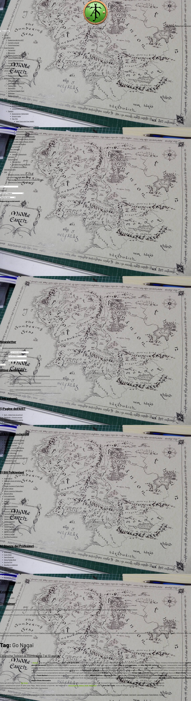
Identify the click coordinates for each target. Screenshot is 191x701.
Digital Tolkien (8, 488)
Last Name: (4, 360)
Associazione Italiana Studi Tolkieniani (178, 26)
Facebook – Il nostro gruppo (13, 417)
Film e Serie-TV (13, 101)
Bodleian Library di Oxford (12, 481)
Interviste (11, 93)
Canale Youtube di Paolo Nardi (14, 486)
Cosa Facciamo (9, 48)
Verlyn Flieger (8, 580)
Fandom (10, 111)
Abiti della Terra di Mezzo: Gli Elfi (22, 142)
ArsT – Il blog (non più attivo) (13, 415)
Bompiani (7, 483)
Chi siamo (7, 37)
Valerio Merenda (14, 382)
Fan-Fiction (16, 124)
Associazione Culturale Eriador (14, 440)
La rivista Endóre (9, 499)
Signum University (10, 509)
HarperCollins (8, 494)
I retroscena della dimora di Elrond (27, 134)
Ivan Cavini (132, 695)
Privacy (2, 700)
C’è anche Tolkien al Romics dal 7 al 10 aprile (29, 655)
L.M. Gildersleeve (9, 575)
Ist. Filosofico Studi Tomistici (14, 443)
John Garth (7, 572)
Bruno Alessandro (71, 695)
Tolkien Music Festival (11, 529)
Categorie (3, 190)
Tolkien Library (9, 527)
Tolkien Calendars (13, 149)
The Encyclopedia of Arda (12, 514)
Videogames (12, 152)
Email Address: (5, 352)
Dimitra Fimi (8, 562)
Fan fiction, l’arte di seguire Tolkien (27, 126)
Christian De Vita (83, 695)
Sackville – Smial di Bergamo (13, 450)
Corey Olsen (8, 555)
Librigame (11, 157)
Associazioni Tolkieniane (20, 114)
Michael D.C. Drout (10, 577)
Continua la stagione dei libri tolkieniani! (30, 382)
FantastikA (11, 50)
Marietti (6, 504)
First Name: (4, 356)
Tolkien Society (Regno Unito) (13, 458)
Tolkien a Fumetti (13, 147)
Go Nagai (125, 695)
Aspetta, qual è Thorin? (19, 106)
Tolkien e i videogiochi (19, 154)
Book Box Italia (13, 376)
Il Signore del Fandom (19, 144)
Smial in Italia (16, 116)
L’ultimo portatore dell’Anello (25, 137)
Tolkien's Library (9, 534)
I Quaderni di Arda (9, 68)
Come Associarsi (13, 45)
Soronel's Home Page (11, 511)
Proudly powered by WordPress (15, 700)
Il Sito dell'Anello (9, 496)
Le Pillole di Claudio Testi (16, 91)
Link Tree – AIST (9, 425)
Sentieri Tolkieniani (10, 453)
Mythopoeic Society (10, 445)
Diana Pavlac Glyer (10, 560)
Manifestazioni (31, 695)
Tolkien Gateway (9, 522)
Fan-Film (15, 119)
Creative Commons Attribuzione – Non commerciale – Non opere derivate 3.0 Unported (68, 633)
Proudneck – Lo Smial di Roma (14, 448)
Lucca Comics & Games (16, 60)
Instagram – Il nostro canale (13, 422)
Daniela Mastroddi (96, 695)
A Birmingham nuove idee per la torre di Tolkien (28, 389)
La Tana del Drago (10, 65)
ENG (5, 172)
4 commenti (20, 697)
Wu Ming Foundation (10, 537)
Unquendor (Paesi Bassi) (12, 463)
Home (6, 35)
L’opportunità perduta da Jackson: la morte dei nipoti (29, 109)
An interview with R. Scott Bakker (19, 177)
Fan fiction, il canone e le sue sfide (27, 129)
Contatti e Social (13, 43)
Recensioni (11, 88)
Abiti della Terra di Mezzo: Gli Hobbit (24, 139)
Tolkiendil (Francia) (10, 461)
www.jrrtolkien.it (5, 610)
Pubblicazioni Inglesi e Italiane (18, 76)
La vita (10, 73)
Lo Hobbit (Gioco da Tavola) (21, 164)
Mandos (6, 501)
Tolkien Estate (9, 519)
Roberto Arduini (20, 695)
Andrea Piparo (50, 695)
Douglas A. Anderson (11, 565)
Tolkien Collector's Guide (12, 516)
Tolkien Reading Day (14, 58)
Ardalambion (8, 478)
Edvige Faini (106, 695)
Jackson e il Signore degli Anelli (22, 104)
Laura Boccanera (142, 695)
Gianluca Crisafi (116, 695)
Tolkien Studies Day (14, 55)
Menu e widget (5, 31)
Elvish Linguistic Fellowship (13, 491)
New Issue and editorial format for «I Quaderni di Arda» (26, 180)
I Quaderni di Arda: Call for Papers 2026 (20, 175)
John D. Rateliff (9, 570)
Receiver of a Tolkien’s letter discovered (21, 182)
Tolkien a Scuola (13, 96)
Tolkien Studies (9, 532)
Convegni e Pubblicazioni (16, 83)
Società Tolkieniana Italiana (13, 455)
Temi (5, 98)
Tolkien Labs (12, 86)
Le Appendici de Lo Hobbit (24, 131)
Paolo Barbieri (153, 695)
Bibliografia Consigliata (11, 78)
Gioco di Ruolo (13, 159)
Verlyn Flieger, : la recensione (34, 376)
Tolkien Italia (8, 524)
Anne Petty (7, 552)
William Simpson (10, 697)
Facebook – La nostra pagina (13, 420)
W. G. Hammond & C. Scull (12, 582)
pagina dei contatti (169, 633)
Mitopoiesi (11, 53)
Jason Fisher (8, 567)
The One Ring (16, 162)
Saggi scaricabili (13, 81)
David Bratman (9, 557)
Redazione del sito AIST (16, 40)
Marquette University (11, 506)
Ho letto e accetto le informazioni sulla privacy (17, 348)
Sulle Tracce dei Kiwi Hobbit (25, 121)
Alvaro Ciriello (40, 695)
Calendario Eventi (10, 169)
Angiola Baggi (60, 695)
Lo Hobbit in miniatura (19, 167)
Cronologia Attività (14, 63)
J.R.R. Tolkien (8, 70)
